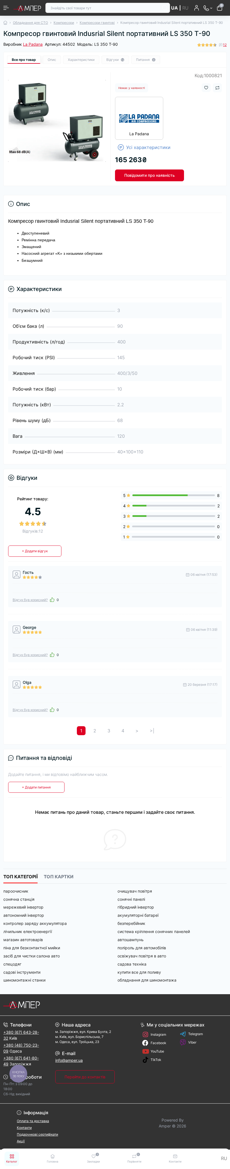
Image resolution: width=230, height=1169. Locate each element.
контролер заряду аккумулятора (35, 923)
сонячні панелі (131, 899)
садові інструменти (21, 972)
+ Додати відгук (35, 551)
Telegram (195, 1034)
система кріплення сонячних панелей (154, 931)
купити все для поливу (139, 972)
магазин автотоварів (23, 939)
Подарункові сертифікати (37, 1134)
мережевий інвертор (23, 907)
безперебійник (131, 923)
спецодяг (12, 964)
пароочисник (15, 891)
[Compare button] (217, 87)
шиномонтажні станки (24, 980)
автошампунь (131, 939)
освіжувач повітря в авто (142, 955)
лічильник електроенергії (27, 931)
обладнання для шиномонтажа (147, 980)
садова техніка (132, 964)
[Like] (52, 599)
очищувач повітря (135, 891)
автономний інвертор (23, 915)
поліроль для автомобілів (142, 947)
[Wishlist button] (206, 87)
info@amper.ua (69, 1060)
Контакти (24, 1128)
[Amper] (38, 1005)
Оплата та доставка (33, 1121)
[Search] (165, 8)
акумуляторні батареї (138, 915)
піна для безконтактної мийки (31, 947)
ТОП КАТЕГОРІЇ (20, 876)
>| (152, 731)
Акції (21, 1141)
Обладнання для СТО (30, 22)
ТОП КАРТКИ (58, 876)
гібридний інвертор (136, 907)
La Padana (33, 44)
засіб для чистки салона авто (31, 955)
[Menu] (6, 8)
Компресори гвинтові (97, 22)
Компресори (64, 22)
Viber (192, 1042)
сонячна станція (18, 899)
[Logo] (27, 7)
